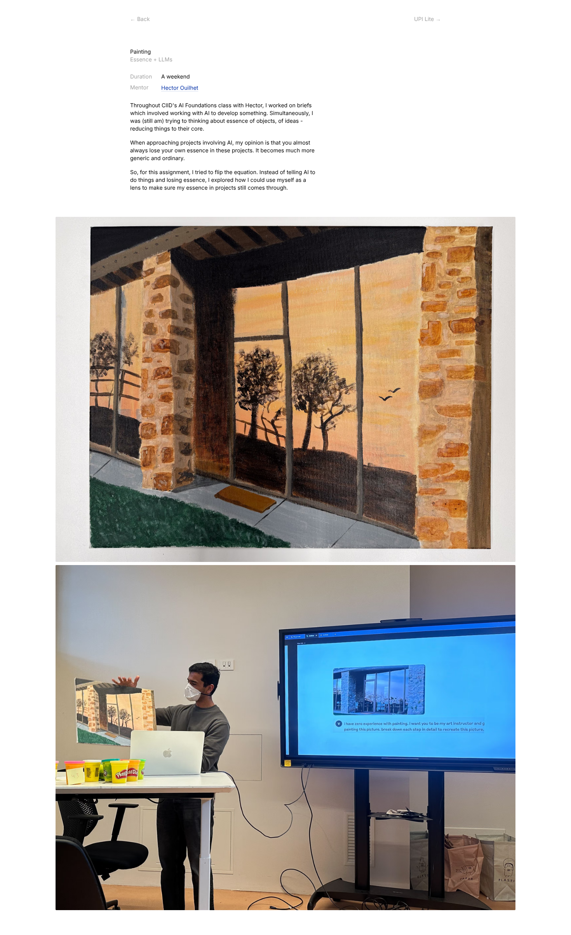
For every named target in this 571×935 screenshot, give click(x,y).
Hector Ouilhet (179, 88)
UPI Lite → (427, 19)
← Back (140, 19)
